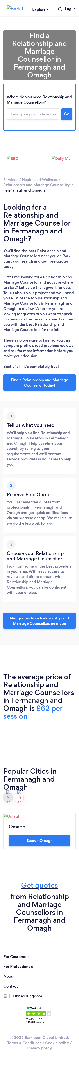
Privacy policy (39, 1048)
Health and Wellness (40, 179)
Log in (70, 8)
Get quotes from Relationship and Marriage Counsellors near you (39, 621)
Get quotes (39, 885)
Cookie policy (57, 1043)
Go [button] (66, 113)
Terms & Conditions (24, 1043)
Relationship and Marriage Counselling (37, 185)
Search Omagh (40, 840)
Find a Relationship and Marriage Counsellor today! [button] (39, 382)
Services (10, 179)
